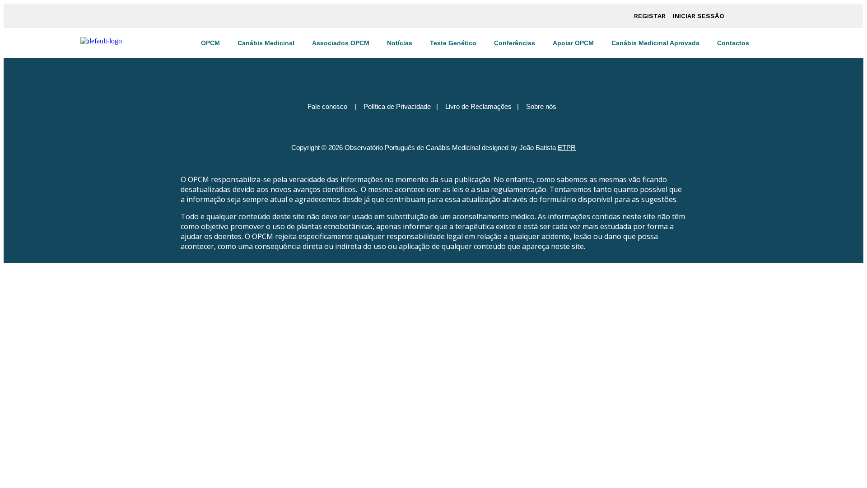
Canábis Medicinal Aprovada (655, 43)
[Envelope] (473, 73)
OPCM (210, 43)
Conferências (514, 43)
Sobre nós (541, 106)
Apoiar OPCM (573, 43)
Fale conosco (327, 106)
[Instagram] (420, 73)
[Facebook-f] (393, 73)
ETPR (567, 147)
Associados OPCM (340, 43)
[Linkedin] (447, 73)
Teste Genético (453, 43)
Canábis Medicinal (266, 43)
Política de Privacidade (397, 106)
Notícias (399, 43)
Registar (650, 15)
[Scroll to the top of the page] (6, 267)
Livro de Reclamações (478, 106)
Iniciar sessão (698, 15)
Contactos (733, 43)
